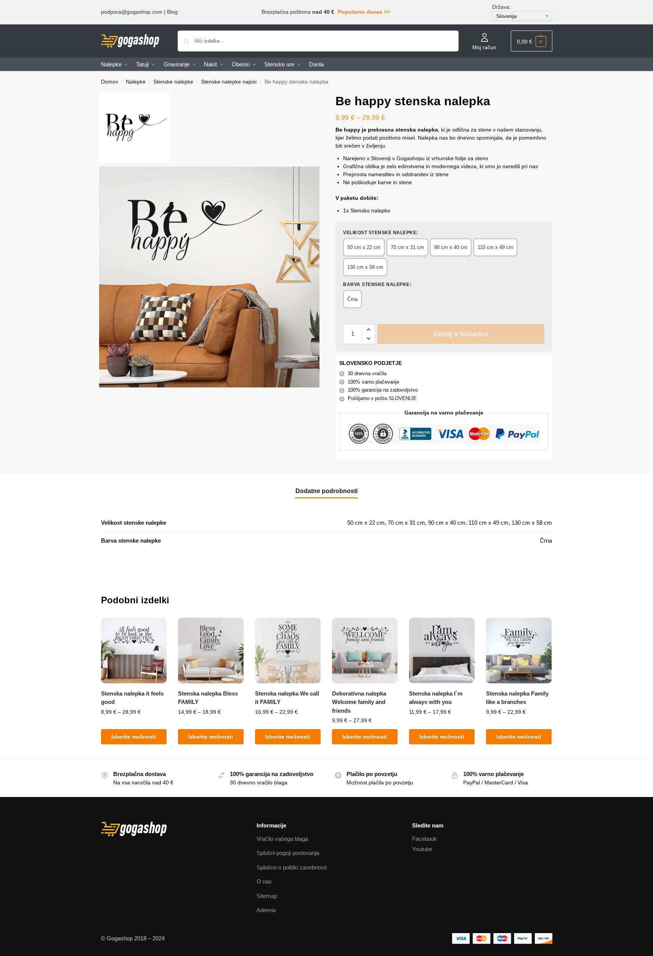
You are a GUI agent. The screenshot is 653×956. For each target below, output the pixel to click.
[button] (531, 41)
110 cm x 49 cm (495, 247)
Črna (352, 299)
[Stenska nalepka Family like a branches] (519, 650)
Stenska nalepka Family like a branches (517, 697)
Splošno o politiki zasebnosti (292, 867)
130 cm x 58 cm (365, 267)
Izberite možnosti (133, 737)
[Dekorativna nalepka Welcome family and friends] (365, 650)
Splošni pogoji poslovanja (288, 853)
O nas (264, 881)
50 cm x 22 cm (363, 247)
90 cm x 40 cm (450, 247)
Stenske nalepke (173, 82)
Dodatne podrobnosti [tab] (326, 491)
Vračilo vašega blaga (282, 838)
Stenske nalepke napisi (229, 82)
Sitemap (267, 896)
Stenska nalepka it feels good (132, 697)
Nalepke (136, 82)
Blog (172, 12)
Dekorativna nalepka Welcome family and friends (359, 702)
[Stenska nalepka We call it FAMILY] (288, 650)
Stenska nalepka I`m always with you (435, 697)
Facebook (424, 838)
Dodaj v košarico (460, 334)
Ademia (266, 910)
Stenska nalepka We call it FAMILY (287, 697)
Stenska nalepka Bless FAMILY (208, 697)
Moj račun (484, 47)
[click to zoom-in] (209, 277)
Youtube (422, 849)
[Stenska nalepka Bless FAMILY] (211, 650)
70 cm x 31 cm (407, 247)
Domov (109, 82)
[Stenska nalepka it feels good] (134, 650)
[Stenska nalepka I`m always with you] (442, 650)
